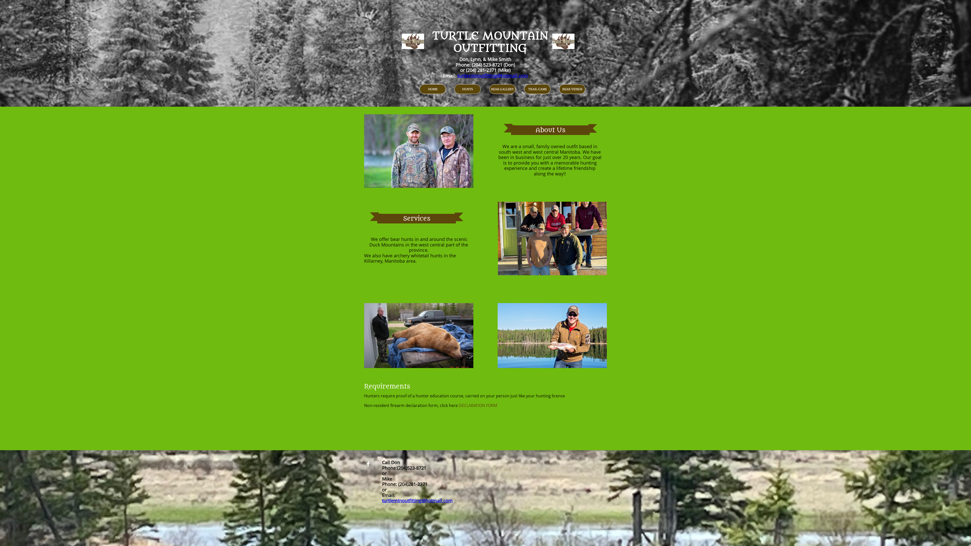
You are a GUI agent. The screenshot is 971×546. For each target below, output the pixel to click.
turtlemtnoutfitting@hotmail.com (492, 76)
